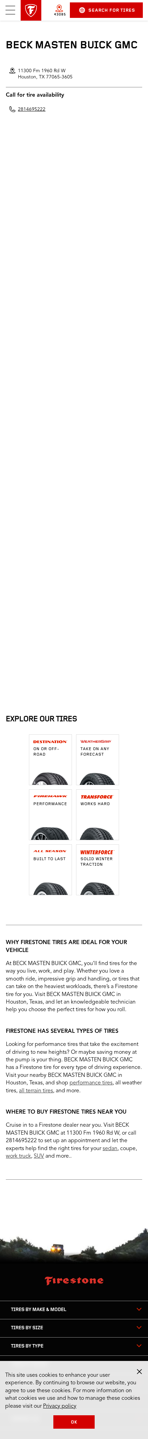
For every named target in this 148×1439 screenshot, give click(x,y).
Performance (50, 804)
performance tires (91, 1083)
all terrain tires (36, 1091)
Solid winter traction (97, 862)
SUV (39, 1156)
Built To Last (49, 859)
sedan (110, 1148)
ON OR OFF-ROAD (46, 752)
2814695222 (31, 109)
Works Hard (95, 804)
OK (74, 1422)
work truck (18, 1156)
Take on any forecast (95, 752)
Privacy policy (59, 1406)
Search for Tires (111, 10)
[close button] (139, 1371)
